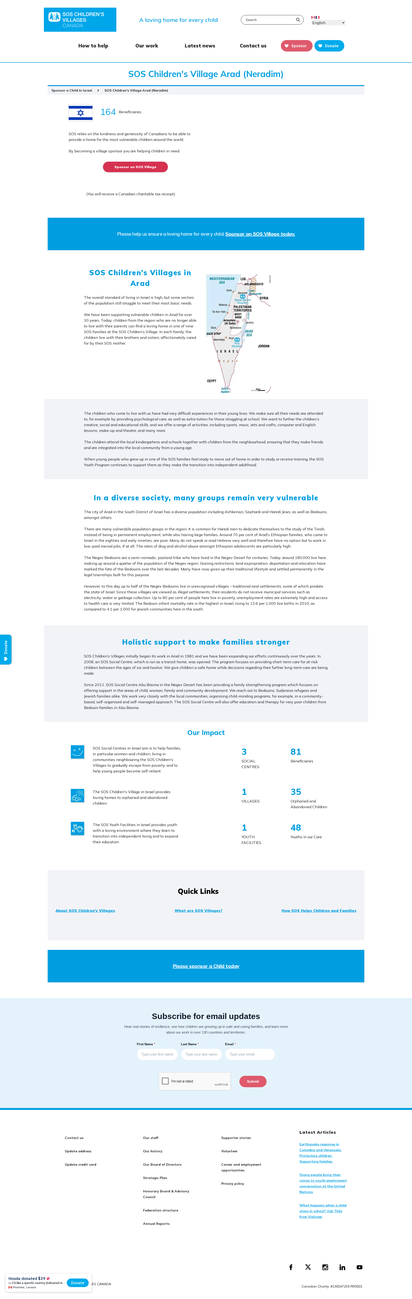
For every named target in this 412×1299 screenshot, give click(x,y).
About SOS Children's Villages (85, 910)
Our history (152, 1151)
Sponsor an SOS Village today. (260, 234)
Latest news (200, 46)
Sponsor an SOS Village (135, 167)
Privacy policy (232, 1183)
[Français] (318, 17)
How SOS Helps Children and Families (319, 910)
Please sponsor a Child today (206, 966)
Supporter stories (236, 1138)
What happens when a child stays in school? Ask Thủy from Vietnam (322, 1211)
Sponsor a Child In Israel (72, 90)
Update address (78, 1151)
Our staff (150, 1138)
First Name (146, 1044)
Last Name (190, 1044)
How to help (93, 46)
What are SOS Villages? (198, 910)
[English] (313, 17)
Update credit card (80, 1164)
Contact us (253, 46)
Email (231, 1044)
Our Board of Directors (162, 1164)
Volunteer (229, 1151)
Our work (146, 46)
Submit (253, 1081)
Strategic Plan (155, 1178)
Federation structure (160, 1210)
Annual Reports (156, 1223)
